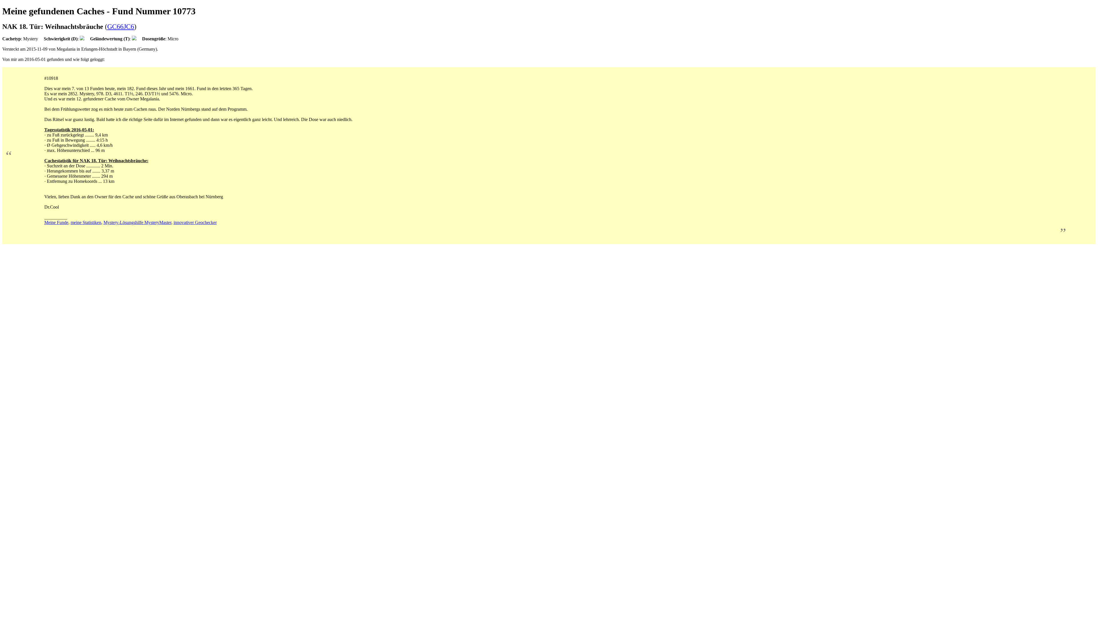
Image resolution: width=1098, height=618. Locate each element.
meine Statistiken (86, 222)
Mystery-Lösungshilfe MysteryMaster (137, 222)
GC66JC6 (120, 26)
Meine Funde (56, 222)
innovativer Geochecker (195, 222)
